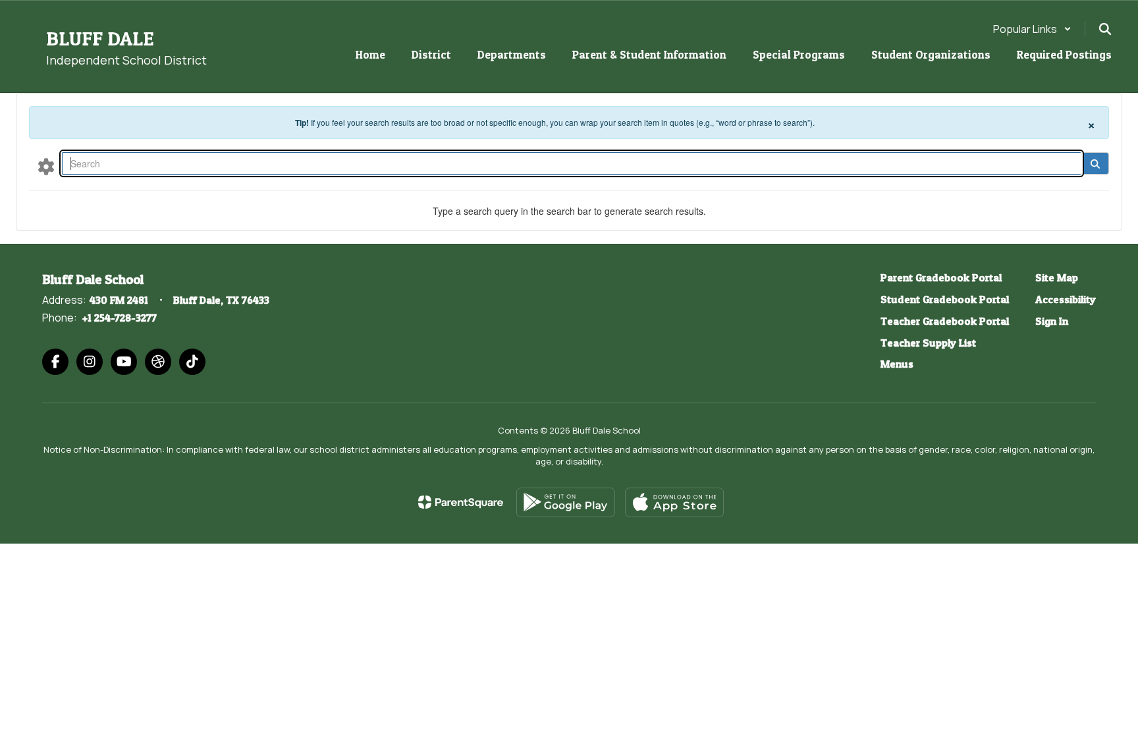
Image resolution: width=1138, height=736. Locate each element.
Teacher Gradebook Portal (945, 320)
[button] (1032, 29)
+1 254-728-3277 (119, 317)
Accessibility (1065, 299)
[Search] (1095, 163)
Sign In (1051, 320)
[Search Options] (46, 166)
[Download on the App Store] (674, 502)
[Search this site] (1105, 29)
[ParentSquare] (460, 502)
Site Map (1056, 277)
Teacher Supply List (928, 342)
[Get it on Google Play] (565, 502)
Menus (897, 363)
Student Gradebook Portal (945, 299)
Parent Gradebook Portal (941, 277)
